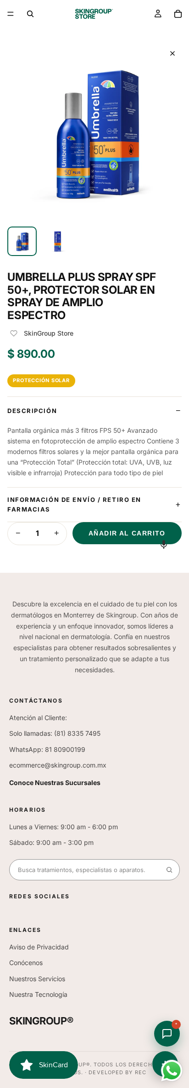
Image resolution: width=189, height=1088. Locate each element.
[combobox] (84, 870)
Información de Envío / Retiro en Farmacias (74, 504)
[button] (163, 544)
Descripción (32, 410)
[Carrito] (178, 14)
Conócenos (26, 962)
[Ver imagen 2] (57, 241)
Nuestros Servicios (37, 979)
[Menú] (10, 13)
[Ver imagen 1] (22, 241)
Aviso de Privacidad (39, 947)
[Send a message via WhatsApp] (171, 1070)
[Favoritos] (13, 333)
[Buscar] (30, 14)
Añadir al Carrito (127, 533)
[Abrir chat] (167, 1034)
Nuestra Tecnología (38, 994)
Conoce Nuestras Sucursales (54, 782)
